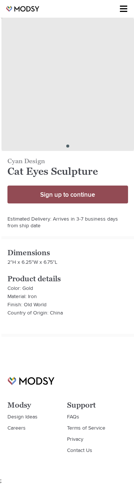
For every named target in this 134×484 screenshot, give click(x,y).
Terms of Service (86, 427)
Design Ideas (22, 416)
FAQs (73, 416)
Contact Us (79, 450)
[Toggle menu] (123, 9)
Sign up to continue (67, 194)
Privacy (75, 439)
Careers (16, 427)
